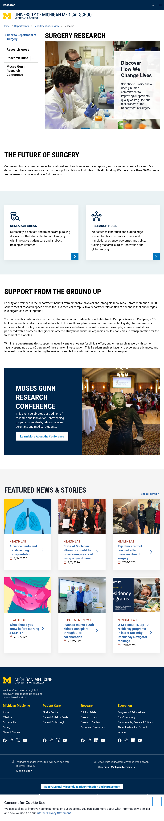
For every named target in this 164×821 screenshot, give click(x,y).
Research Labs (89, 717)
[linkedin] (96, 740)
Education (125, 705)
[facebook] (5, 740)
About (6, 712)
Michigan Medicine (16, 705)
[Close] (156, 801)
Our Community (126, 717)
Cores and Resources (93, 727)
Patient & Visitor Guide (55, 717)
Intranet (122, 732)
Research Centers (90, 722)
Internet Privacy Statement (54, 813)
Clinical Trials (88, 712)
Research (87, 705)
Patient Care (52, 705)
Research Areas (18, 49)
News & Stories (11, 732)
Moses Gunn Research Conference (16, 70)
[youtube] (25, 740)
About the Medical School (132, 727)
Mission (7, 717)
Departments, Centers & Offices (135, 722)
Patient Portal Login (54, 722)
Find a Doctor (50, 712)
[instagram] (11, 740)
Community (9, 722)
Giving (6, 727)
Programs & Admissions (131, 712)
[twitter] (18, 740)
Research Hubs (17, 58)
